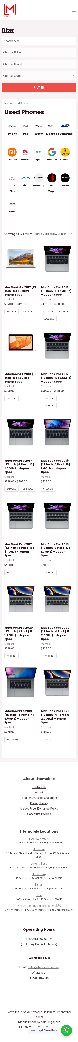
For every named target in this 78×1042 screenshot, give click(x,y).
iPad (25, 133)
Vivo (25, 185)
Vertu (65, 185)
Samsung (66, 133)
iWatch (39, 133)
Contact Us (39, 787)
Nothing (38, 185)
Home (8, 103)
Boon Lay (39, 849)
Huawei (25, 159)
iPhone (12, 133)
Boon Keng (39, 874)
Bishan (39, 884)
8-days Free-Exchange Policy (39, 808)
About (39, 792)
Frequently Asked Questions (39, 797)
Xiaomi (12, 159)
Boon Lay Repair (39, 838)
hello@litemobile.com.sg (43, 967)
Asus (12, 211)
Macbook (52, 133)
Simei (39, 895)
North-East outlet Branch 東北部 (39, 905)
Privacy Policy (39, 803)
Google (52, 159)
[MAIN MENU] (74, 10)
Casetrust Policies (39, 814)
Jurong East (39, 863)
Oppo (38, 159)
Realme (65, 159)
